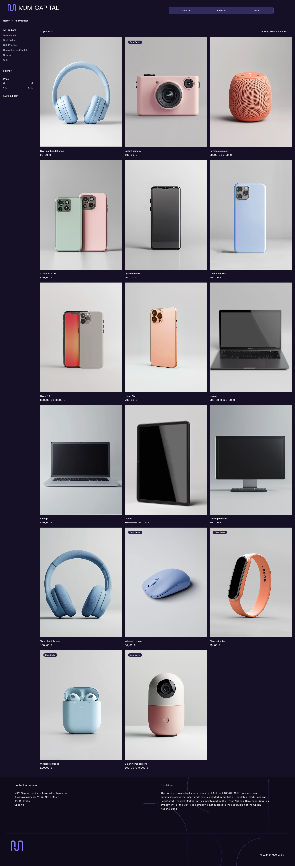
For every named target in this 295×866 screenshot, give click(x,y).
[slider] (4, 83)
